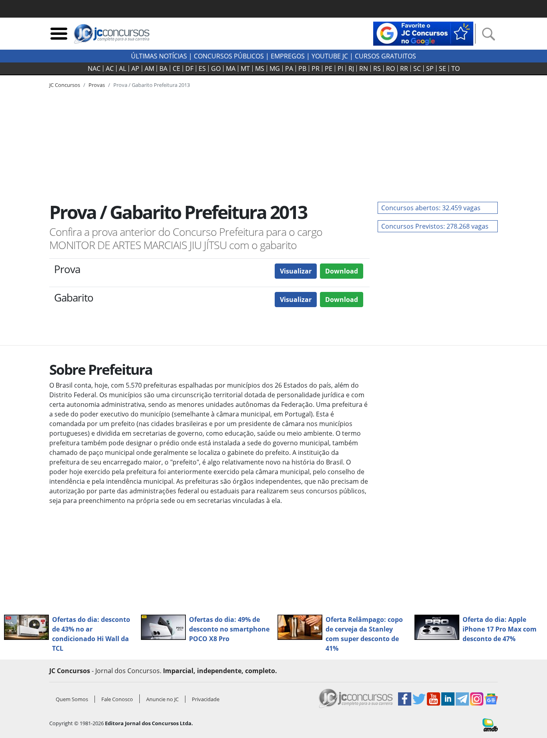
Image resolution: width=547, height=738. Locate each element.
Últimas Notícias (159, 56)
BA (163, 68)
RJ (351, 68)
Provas (96, 84)
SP (430, 68)
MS (259, 68)
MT (245, 68)
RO (390, 68)
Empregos (288, 56)
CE (176, 68)
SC (417, 68)
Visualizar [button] (296, 271)
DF (189, 68)
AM (149, 68)
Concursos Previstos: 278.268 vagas (435, 226)
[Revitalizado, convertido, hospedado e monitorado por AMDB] (490, 724)
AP (135, 68)
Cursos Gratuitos (385, 56)
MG (274, 68)
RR (404, 68)
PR (316, 68)
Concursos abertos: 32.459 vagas (431, 207)
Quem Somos (72, 699)
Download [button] (341, 271)
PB (302, 68)
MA (230, 68)
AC (110, 68)
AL (122, 68)
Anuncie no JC (162, 699)
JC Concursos (64, 84)
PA (289, 68)
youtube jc (330, 56)
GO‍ (216, 68)
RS (377, 68)
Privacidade (205, 699)
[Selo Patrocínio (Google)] (423, 32)
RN (363, 68)
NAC (94, 68)
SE (442, 68)
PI (340, 68)
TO (455, 68)
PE (328, 68)
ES (202, 68)
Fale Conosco (117, 699)
